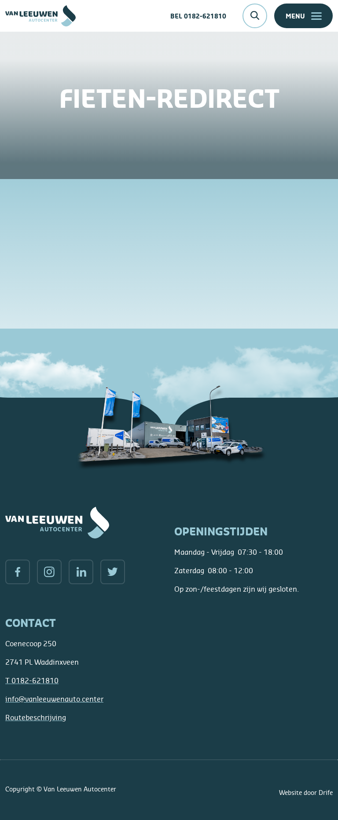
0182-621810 (32, 680)
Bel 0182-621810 (198, 16)
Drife (326, 792)
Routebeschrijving (35, 717)
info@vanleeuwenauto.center (54, 699)
